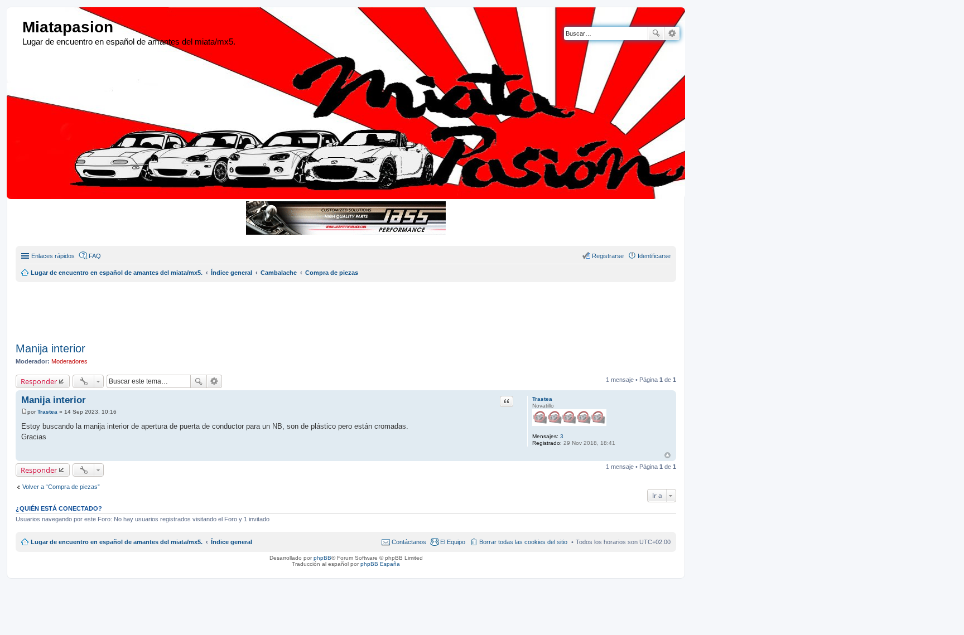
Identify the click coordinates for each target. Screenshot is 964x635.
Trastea (542, 399)
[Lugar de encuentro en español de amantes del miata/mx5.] (15, 27)
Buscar (656, 33)
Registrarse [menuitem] (608, 256)
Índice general (231, 542)
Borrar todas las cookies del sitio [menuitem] (523, 542)
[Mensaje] (24, 412)
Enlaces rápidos (53, 256)
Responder (39, 381)
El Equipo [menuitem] (452, 542)
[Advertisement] (286, 307)
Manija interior (50, 348)
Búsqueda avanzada (671, 33)
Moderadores (69, 361)
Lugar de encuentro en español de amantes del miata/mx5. (117, 542)
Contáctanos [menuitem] (409, 542)
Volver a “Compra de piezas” (61, 486)
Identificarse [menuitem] (654, 256)
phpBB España (380, 564)
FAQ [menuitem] (95, 256)
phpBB (322, 558)
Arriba (667, 455)
